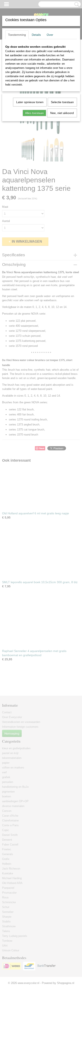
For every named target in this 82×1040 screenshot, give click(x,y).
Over (50, 34)
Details (36, 34)
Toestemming (17, 34)
